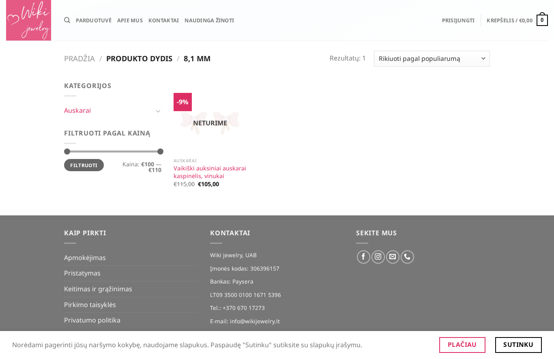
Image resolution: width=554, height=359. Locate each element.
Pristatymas (82, 273)
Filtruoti (83, 165)
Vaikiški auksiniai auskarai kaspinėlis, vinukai (210, 172)
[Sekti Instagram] (378, 257)
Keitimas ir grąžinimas (98, 288)
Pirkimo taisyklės (90, 304)
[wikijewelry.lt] (29, 20)
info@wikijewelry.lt (255, 321)
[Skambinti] (407, 257)
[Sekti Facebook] (363, 257)
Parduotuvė (94, 20)
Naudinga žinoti (209, 20)
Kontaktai (163, 20)
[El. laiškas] (392, 257)
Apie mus (130, 20)
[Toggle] (158, 111)
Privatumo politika (92, 320)
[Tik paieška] (67, 20)
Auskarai (77, 110)
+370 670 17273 (244, 308)
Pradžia (79, 58)
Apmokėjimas (85, 257)
